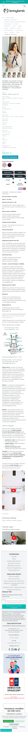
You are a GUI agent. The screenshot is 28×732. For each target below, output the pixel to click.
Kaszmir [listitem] (22, 172)
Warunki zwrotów (14, 579)
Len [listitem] (22, 179)
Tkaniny (6, 32)
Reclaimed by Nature (8, 30)
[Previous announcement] (1, 2)
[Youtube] (15, 649)
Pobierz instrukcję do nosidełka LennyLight (12, 520)
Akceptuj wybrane (20, 721)
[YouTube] (14, 538)
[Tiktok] (18, 649)
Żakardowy (12, 28)
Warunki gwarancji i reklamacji (14, 581)
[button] (4, 54)
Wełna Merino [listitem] (9, 172)
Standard (16, 23)
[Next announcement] (26, 2)
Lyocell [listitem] (10, 183)
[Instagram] (12, 649)
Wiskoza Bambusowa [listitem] (21, 183)
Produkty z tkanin (19, 30)
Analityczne (14, 726)
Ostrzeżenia (5, 513)
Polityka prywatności (14, 589)
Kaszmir (14, 26)
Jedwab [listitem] (10, 176)
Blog (14, 559)
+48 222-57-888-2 (14, 637)
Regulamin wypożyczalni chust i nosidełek (14, 584)
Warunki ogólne (14, 576)
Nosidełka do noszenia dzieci (10, 19)
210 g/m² (19, 28)
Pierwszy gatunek (8, 23)
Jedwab (19, 26)
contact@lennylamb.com (14, 643)
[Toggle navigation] (8, 5)
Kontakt (14, 556)
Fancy (18, 32)
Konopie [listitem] (10, 179)
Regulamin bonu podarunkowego (14, 587)
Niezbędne (6, 726)
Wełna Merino (7, 26)
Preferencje (22, 726)
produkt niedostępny (10, 157)
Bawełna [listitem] (22, 176)
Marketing (14, 728)
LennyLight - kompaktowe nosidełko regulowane (14, 21)
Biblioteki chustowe (14, 565)
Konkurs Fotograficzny (14, 568)
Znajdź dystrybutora (14, 561)
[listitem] (4, 165)
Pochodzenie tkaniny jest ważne (10, 468)
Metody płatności (14, 570)
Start (3, 17)
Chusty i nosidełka (10, 17)
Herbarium (12, 32)
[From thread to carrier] (13, 491)
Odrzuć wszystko (14, 724)
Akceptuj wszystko (8, 721)
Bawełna (6, 28)
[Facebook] (9, 649)
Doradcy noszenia (14, 563)
